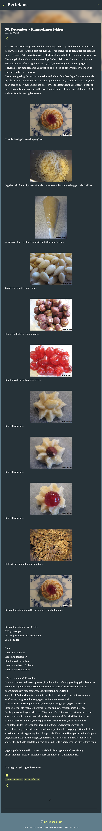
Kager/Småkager (32, 779)
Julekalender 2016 (14, 779)
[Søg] (31, 5)
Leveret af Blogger (53, 822)
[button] (6, 38)
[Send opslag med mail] (6, 776)
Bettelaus (17, 4)
